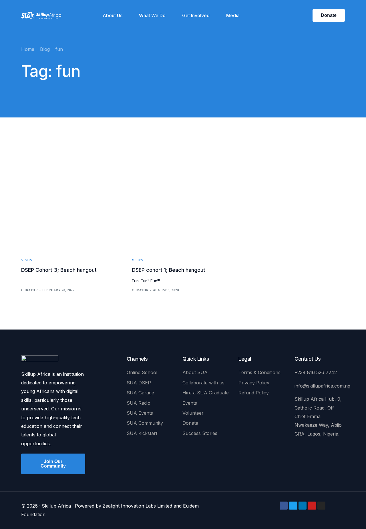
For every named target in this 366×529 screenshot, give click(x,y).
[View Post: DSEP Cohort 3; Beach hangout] (72, 197)
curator (29, 290)
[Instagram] (321, 506)
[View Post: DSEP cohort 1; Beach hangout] (183, 197)
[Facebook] (284, 506)
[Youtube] (312, 506)
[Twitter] (293, 506)
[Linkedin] (303, 506)
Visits (26, 260)
